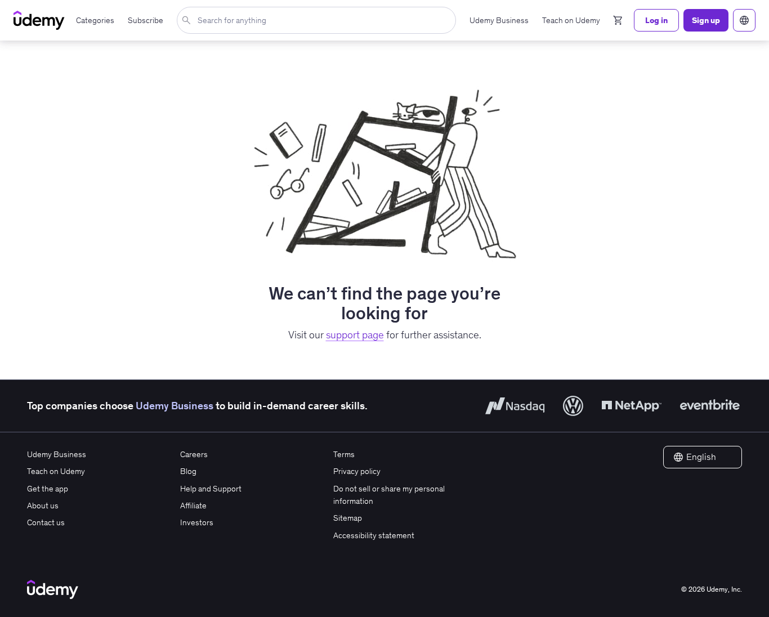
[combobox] (318, 20)
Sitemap (347, 518)
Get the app (47, 489)
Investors (196, 522)
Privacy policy (357, 471)
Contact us (46, 522)
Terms (344, 454)
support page (355, 334)
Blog (188, 471)
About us (43, 505)
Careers (194, 454)
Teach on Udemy (56, 471)
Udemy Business (174, 405)
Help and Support (211, 489)
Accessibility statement (373, 535)
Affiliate (193, 505)
